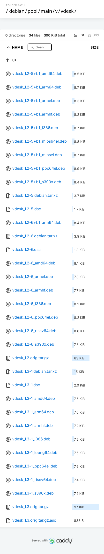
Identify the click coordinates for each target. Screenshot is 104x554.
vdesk (67, 11)
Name (18, 47)
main (46, 11)
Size (94, 47)
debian (16, 11)
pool (32, 11)
